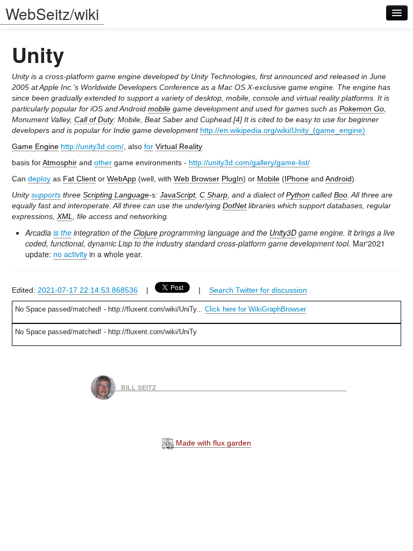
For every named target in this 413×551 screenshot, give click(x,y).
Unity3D (282, 232)
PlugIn (232, 178)
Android (338, 178)
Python (298, 194)
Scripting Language (116, 194)
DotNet (234, 205)
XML (65, 216)
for (148, 146)
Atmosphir (59, 162)
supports (46, 194)
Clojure (145, 232)
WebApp (121, 178)
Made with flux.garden (212, 443)
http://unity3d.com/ (92, 146)
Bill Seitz (138, 387)
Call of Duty (93, 119)
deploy (39, 178)
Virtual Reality (178, 146)
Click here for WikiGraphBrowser (255, 309)
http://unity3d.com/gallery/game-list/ (249, 162)
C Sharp (213, 194)
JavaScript (177, 194)
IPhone (296, 178)
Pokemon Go (361, 108)
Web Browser (196, 178)
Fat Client (79, 178)
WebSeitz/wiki (52, 13)
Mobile (268, 178)
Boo (340, 194)
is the (62, 232)
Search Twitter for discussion (258, 290)
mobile (159, 108)
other (103, 162)
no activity (70, 254)
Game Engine (35, 146)
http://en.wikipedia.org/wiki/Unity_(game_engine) (282, 130)
